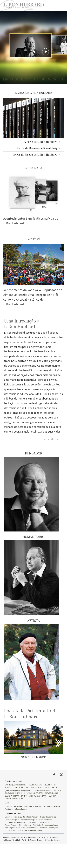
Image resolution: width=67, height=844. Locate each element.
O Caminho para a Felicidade (30, 825)
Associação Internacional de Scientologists (32, 822)
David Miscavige (11, 819)
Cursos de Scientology (26, 819)
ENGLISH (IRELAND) (20, 787)
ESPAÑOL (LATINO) (20, 796)
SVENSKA (8, 796)
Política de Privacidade (11, 840)
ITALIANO (8, 798)
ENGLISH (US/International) (15, 785)
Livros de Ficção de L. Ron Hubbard (35, 154)
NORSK (55, 793)
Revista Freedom (11, 825)
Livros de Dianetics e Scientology (37, 148)
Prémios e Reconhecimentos (41, 806)
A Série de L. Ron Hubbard (40, 141)
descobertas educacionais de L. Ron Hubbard (31, 394)
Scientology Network (30, 817)
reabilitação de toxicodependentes (25, 413)
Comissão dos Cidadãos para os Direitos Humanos (23, 830)
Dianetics (8, 817)
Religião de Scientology (48, 817)
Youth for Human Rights (48, 828)
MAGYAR (48, 793)
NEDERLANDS (29, 793)
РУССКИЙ (12, 793)
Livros (27, 806)
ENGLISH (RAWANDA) (25, 790)
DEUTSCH (39, 793)
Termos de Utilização (45, 840)
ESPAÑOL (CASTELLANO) (38, 796)
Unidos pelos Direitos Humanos (26, 828)
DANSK (37, 790)
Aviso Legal (58, 840)
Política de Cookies (29, 840)
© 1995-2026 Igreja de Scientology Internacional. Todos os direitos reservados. (31, 837)
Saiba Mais (49, 439)
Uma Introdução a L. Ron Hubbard (22, 323)
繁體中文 (20, 793)
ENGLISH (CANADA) (34, 785)
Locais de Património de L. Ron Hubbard (31, 713)
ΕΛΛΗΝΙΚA (52, 796)
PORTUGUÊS (18, 798)
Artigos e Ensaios (21, 809)
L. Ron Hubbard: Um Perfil (14, 806)
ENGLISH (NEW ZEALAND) (39, 787)
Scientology (17, 817)
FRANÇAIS (45, 790)
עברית (53, 790)
